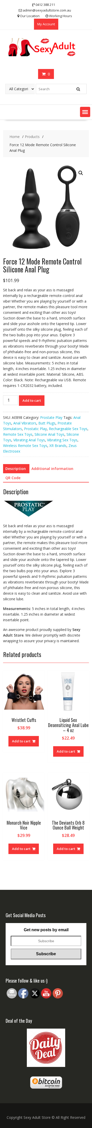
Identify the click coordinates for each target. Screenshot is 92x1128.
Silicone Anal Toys (49, 434)
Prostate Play (51, 417)
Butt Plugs (46, 423)
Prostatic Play (35, 428)
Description (15, 468)
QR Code (12, 477)
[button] (85, 112)
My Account (46, 24)
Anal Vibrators (24, 423)
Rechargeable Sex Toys (68, 428)
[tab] (15, 468)
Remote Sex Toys (17, 434)
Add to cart (31, 400)
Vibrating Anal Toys (29, 440)
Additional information (52, 468)
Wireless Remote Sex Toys (25, 445)
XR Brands (57, 445)
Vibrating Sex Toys (62, 440)
